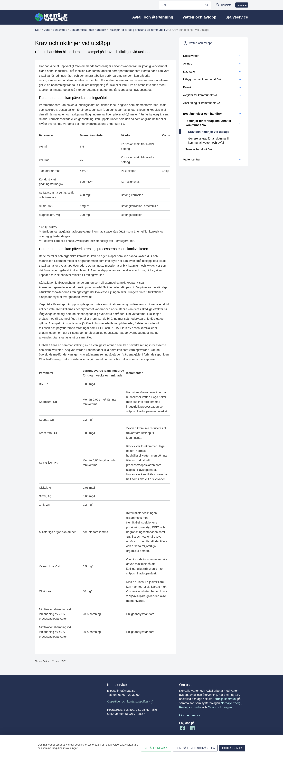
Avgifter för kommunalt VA (200, 95)
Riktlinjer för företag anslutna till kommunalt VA (139, 29)
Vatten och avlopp (199, 17)
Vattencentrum (192, 159)
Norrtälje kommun (224, 699)
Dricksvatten (191, 55)
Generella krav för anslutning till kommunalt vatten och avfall (208, 140)
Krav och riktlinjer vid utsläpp (208, 131)
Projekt (187, 87)
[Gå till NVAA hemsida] (51, 17)
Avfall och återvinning (152, 17)
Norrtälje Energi (231, 703)
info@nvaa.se (126, 690)
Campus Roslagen (220, 707)
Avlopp (187, 63)
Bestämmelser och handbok (88, 29)
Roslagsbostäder (190, 707)
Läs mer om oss (189, 715)
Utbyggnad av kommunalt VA (202, 79)
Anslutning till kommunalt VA (201, 103)
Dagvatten (190, 71)
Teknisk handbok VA (199, 149)
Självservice (237, 17)
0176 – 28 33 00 (129, 694)
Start (38, 29)
